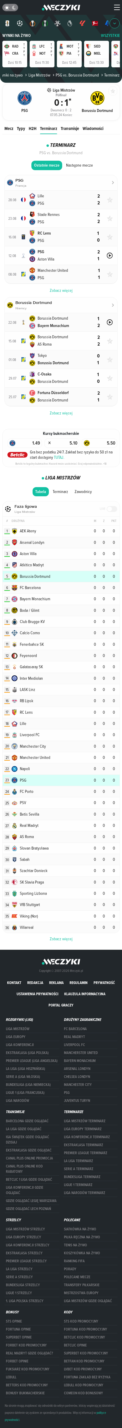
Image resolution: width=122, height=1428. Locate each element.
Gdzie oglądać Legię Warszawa (31, 1200)
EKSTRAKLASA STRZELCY (24, 1253)
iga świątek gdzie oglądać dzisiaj (27, 1140)
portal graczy (61, 1005)
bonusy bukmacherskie (25, 1393)
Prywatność (104, 982)
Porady (70, 1269)
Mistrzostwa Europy (81, 1293)
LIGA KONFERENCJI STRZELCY (27, 1245)
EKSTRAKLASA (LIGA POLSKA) (27, 1052)
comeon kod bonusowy (83, 1393)
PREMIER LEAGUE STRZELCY (26, 1261)
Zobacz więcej (61, 939)
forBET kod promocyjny (26, 1345)
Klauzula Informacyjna (84, 994)
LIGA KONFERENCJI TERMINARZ (87, 1137)
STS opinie (14, 1321)
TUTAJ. (59, 457)
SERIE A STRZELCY (19, 1277)
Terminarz (48, 128)
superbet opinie (19, 1337)
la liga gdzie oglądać (23, 1129)
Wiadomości (93, 128)
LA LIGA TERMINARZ (78, 1161)
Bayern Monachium (80, 1060)
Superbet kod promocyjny (86, 1353)
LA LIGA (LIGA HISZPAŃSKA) (25, 1068)
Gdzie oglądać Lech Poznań (28, 1208)
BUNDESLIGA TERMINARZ (82, 1177)
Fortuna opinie (18, 1329)
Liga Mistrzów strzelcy (25, 1229)
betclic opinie (75, 1345)
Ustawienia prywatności (37, 994)
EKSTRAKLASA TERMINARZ (83, 1145)
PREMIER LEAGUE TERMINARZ (85, 1153)
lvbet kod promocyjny (83, 1369)
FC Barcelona (75, 1029)
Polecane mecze (77, 1277)
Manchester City (78, 1084)
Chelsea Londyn (77, 1076)
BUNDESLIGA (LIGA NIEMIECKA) (28, 1084)
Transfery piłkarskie (81, 1285)
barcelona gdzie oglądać (27, 1121)
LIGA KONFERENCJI (20, 1044)
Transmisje (70, 128)
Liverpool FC (74, 1044)
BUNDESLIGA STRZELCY (23, 1285)
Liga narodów (17, 1100)
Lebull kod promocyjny (83, 1385)
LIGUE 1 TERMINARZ (78, 1185)
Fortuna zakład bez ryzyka (87, 1377)
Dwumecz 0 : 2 (61, 108)
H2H (32, 128)
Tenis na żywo (75, 1245)
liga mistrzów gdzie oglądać (88, 1301)
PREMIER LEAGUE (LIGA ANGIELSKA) (31, 1060)
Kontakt (14, 982)
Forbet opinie (17, 1361)
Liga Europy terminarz (83, 1129)
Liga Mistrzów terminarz (84, 1121)
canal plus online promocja (29, 1158)
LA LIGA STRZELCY (19, 1269)
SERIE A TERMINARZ (78, 1169)
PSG (67, 1092)
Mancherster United (81, 1052)
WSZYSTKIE (110, 35)
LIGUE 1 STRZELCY (19, 1293)
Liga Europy (15, 1037)
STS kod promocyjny (81, 1321)
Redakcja (35, 982)
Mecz (8, 128)
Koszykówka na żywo (82, 1253)
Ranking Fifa (74, 1261)
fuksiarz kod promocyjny (27, 1369)
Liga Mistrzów (39, 75)
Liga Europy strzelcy (23, 1237)
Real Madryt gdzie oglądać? (29, 1353)
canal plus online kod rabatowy (24, 1169)
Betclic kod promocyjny (84, 1337)
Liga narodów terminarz (84, 1192)
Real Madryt (74, 1037)
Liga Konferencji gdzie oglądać (24, 1190)
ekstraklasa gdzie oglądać (29, 1150)
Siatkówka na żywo (80, 1229)
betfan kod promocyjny (84, 1361)
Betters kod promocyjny (27, 1385)
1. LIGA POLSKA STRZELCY (25, 1301)
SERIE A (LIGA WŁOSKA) (23, 1076)
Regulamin (79, 982)
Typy (21, 128)
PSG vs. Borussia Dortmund (77, 75)
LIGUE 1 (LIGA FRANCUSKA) (25, 1092)
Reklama (56, 982)
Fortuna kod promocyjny (85, 1329)
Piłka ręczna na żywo (82, 1237)
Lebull (11, 1377)
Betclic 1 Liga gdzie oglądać (29, 1179)
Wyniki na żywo (16, 35)
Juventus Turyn (77, 1100)
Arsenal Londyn (77, 1068)
